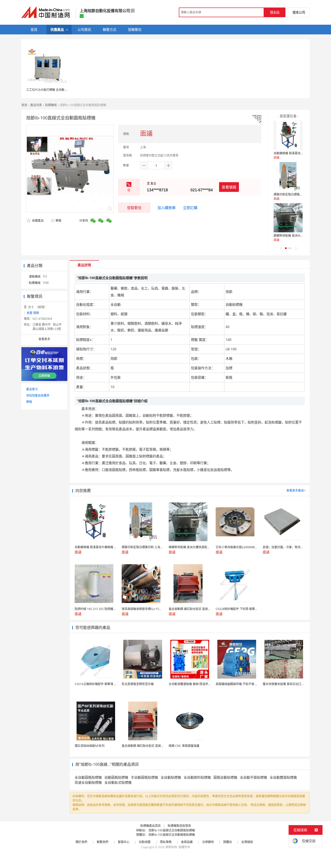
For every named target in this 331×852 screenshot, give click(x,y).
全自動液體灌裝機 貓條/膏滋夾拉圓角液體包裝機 (200, 684)
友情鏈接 (247, 842)
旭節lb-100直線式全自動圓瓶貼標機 (172, 830)
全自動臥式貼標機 (118, 782)
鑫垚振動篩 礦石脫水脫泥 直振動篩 (144, 746)
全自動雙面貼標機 (283, 777)
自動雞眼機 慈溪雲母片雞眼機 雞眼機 (298, 153)
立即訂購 (190, 207)
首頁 (24, 105)
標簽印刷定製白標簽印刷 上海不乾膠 (297, 194)
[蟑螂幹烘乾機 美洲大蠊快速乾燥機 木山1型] (288, 217)
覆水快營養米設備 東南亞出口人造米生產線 (291, 684)
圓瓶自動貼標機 (225, 777)
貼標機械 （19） (39, 283)
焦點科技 (171, 847)
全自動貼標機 (171, 777)
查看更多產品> (296, 490)
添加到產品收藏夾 (37, 395)
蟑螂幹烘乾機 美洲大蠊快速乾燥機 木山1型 (301, 236)
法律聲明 (208, 842)
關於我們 (81, 842)
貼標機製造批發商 (179, 826)
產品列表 (36, 105)
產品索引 (32, 389)
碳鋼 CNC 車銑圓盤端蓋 (184, 746)
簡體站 (227, 842)
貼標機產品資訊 (150, 826)
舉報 (58, 221)
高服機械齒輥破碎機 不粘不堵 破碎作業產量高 (245, 684)
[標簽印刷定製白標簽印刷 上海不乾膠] (288, 176)
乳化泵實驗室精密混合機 (138, 684)
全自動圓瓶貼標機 (88, 777)
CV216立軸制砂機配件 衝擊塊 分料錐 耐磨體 (103, 684)
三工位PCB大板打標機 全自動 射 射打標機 (53, 90)
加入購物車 (167, 207)
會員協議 (187, 842)
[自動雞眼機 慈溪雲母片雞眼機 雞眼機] (288, 135)
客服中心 (123, 842)
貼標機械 (51, 105)
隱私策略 (166, 842)
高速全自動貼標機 (88, 782)
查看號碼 (229, 187)
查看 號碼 (33, 313)
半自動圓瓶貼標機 (144, 777)
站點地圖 (144, 842)
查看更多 (44, 339)
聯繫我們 (102, 842)
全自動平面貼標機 (253, 777)
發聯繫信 (134, 207)
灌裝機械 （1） (39, 276)
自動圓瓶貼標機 (116, 777)
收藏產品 (37, 221)
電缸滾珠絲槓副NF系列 (89, 746)
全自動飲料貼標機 (197, 777)
